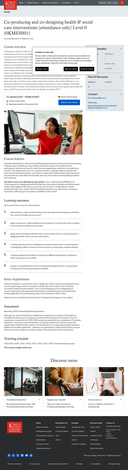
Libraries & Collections (80, 436)
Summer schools (45, 444)
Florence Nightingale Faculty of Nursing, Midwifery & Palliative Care (102, 107)
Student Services (34, 3)
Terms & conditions (14, 464)
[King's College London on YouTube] (26, 455)
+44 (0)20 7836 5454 (113, 426)
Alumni (115, 3)
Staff (109, 3)
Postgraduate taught (45, 431)
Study (22, 3)
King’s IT (80, 440)
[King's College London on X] (13, 455)
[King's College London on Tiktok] (31, 455)
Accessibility (95, 464)
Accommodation (80, 431)
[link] (69, 102)
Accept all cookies (87, 69)
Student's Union (97, 436)
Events (97, 431)
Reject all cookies (71, 69)
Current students (62, 431)
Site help (79, 464)
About (77, 3)
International (45, 440)
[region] (64, 61)
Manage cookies (114, 464)
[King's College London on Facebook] (9, 455)
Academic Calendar (80, 444)
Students (102, 3)
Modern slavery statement (58, 464)
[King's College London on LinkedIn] (22, 455)
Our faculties (67, 3)
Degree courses (45, 427)
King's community (97, 448)
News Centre (97, 427)
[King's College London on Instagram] (18, 455)
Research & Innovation (51, 3)
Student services (80, 427)
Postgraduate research (45, 436)
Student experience (45, 448)
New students (62, 427)
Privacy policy (35, 464)
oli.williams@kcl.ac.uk (98, 98)
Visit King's (97, 440)
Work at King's (97, 444)
